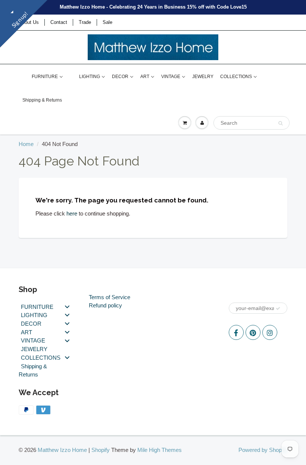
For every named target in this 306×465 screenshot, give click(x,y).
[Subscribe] (278, 308)
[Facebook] (236, 332)
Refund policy (105, 305)
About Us (29, 22)
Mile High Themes (159, 450)
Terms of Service (109, 297)
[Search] (280, 123)
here (71, 213)
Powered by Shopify (262, 450)
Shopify (100, 450)
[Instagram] (269, 332)
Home (26, 144)
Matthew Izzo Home (62, 450)
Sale (107, 22)
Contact (58, 22)
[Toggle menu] (67, 306)
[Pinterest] (253, 332)
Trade (85, 22)
